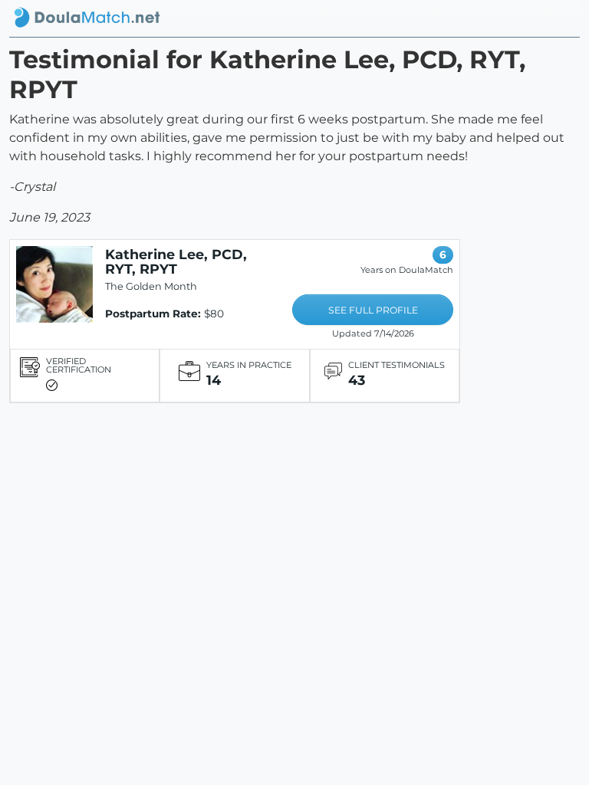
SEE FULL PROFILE (373, 310)
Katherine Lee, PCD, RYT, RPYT (176, 261)
